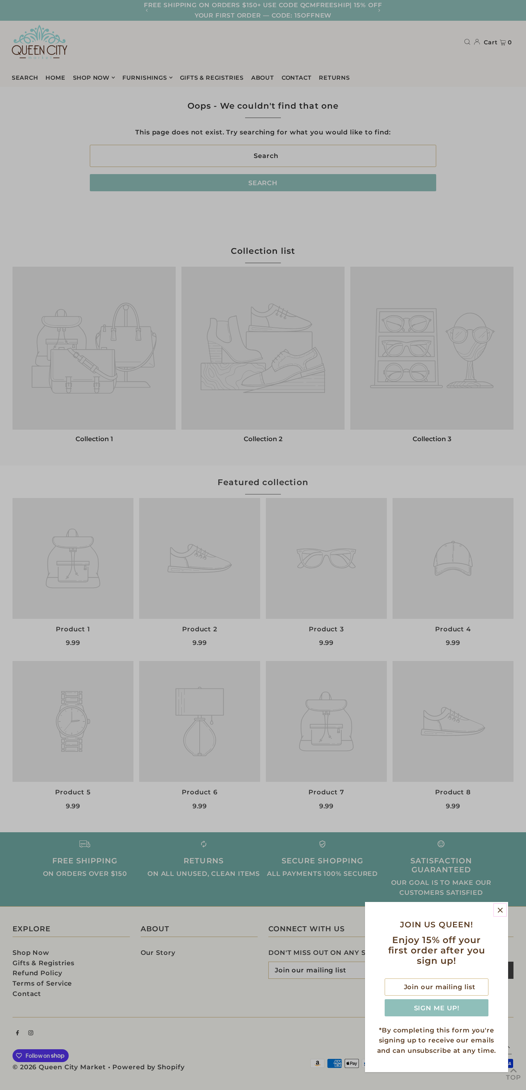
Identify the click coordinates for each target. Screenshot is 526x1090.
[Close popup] (500, 910)
